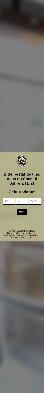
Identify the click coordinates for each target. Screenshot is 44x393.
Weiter (22, 212)
